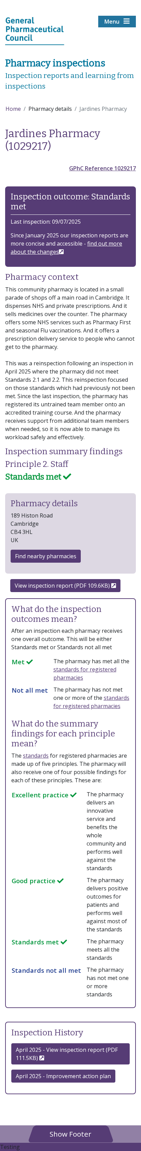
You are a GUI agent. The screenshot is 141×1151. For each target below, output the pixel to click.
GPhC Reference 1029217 (102, 168)
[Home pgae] (34, 30)
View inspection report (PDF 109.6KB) (63, 585)
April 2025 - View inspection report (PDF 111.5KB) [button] (67, 1054)
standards (36, 755)
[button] (70, 1133)
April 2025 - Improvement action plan (63, 1076)
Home (13, 109)
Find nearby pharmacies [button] (45, 556)
